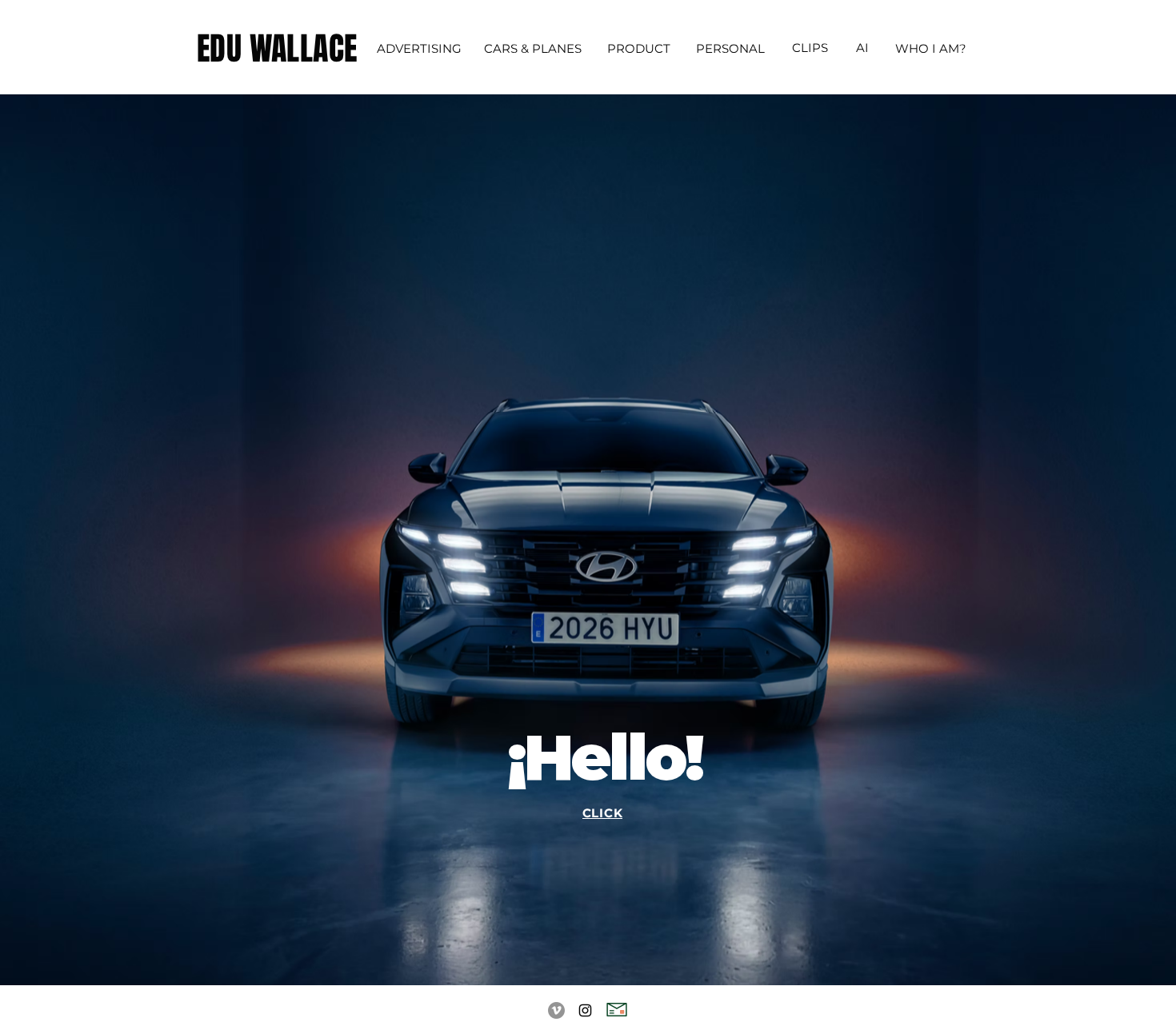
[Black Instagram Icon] (585, 1010)
